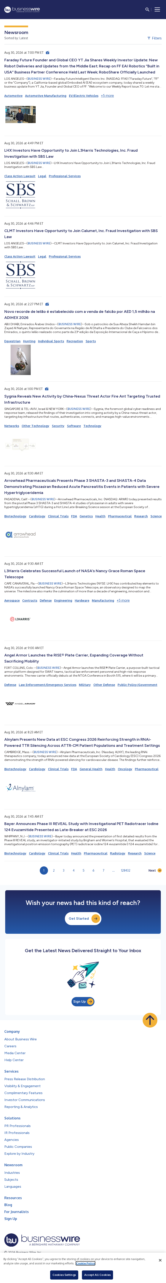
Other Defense (104, 685)
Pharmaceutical (120, 516)
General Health (91, 769)
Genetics (86, 516)
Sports (91, 341)
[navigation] (157, 9)
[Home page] (22, 9)
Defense (46, 600)
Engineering (63, 600)
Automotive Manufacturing (45, 95)
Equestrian (12, 341)
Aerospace (12, 600)
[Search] (147, 9)
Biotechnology (15, 516)
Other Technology (35, 426)
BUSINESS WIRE (39, 79)
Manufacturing (103, 600)
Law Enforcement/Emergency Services (47, 685)
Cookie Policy (85, 1263)
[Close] (160, 1260)
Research (141, 516)
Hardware (82, 600)
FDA (74, 516)
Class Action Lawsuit (19, 176)
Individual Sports (51, 341)
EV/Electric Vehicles (83, 95)
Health (100, 516)
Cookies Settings (64, 1275)
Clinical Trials (58, 516)
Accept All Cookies (97, 1275)
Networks (11, 426)
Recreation (75, 341)
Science (156, 516)
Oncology (125, 769)
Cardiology (37, 516)
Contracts (29, 600)
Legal (42, 176)
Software (74, 426)
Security (58, 426)
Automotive (13, 95)
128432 (125, 870)
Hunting (29, 341)
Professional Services (65, 176)
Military (85, 685)
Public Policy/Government (137, 685)
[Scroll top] (150, 1020)
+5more (107, 95)
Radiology (117, 853)
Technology (92, 426)
